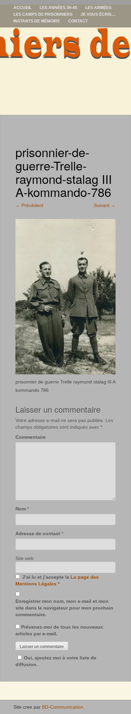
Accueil (22, 7)
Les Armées (98, 7)
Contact (78, 21)
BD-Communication (62, 707)
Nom (20, 508)
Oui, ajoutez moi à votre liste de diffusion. (55, 661)
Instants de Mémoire (36, 21)
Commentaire (30, 437)
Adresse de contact (37, 533)
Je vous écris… (98, 14)
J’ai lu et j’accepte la (57, 580)
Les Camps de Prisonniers (43, 14)
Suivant (105, 205)
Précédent (29, 205)
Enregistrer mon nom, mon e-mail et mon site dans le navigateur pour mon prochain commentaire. (64, 607)
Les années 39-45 (58, 7)
